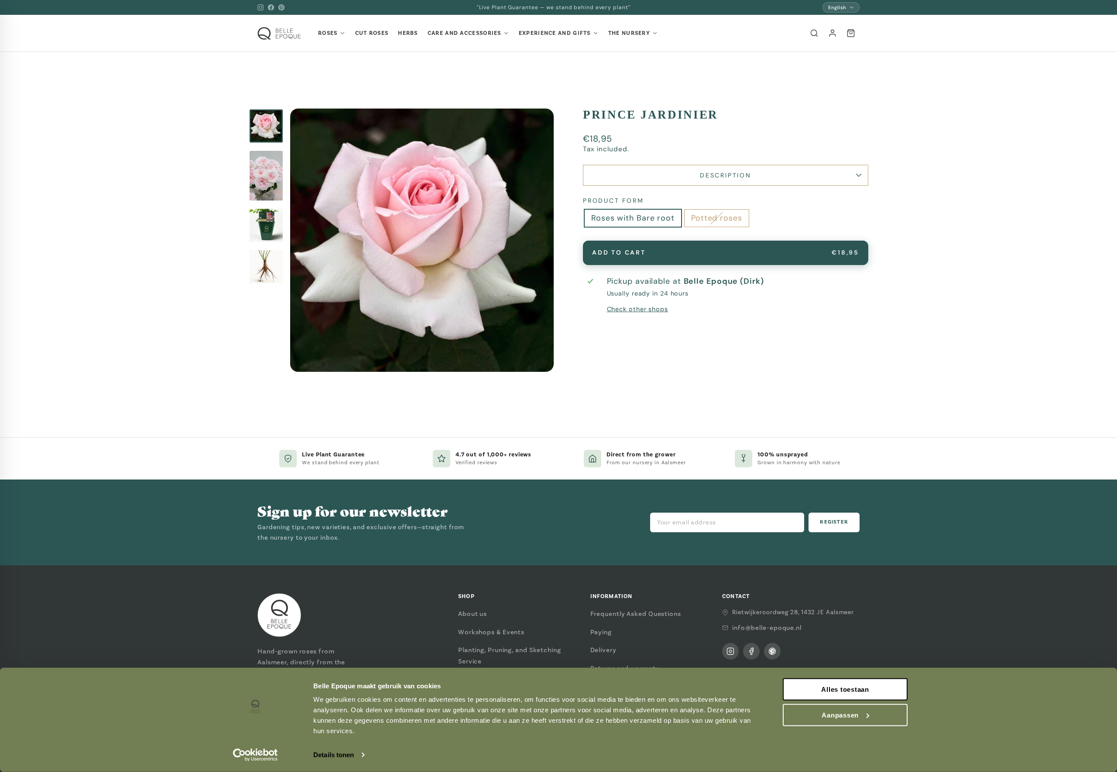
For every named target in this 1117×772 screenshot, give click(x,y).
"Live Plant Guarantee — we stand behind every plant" (553, 7)
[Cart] (851, 33)
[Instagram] (260, 7)
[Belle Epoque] (279, 33)
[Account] (832, 33)
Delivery (603, 650)
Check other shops (637, 309)
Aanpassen (840, 715)
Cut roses (372, 33)
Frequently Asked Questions (635, 614)
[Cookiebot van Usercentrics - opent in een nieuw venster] (255, 755)
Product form (613, 200)
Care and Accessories (464, 33)
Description (725, 175)
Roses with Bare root (633, 218)
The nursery (629, 33)
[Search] (814, 33)
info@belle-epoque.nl (767, 628)
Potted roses (716, 218)
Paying (601, 632)
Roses (328, 33)
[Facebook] (271, 7)
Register (834, 522)
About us (472, 614)
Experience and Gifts (555, 33)
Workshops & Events (491, 632)
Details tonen (333, 754)
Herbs (408, 33)
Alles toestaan (845, 689)
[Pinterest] (281, 7)
